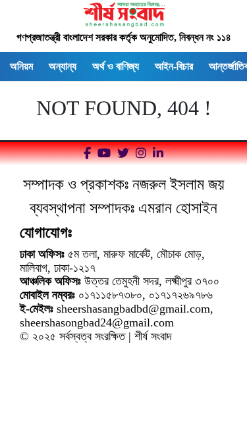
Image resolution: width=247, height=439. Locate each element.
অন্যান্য (62, 66)
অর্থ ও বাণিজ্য (115, 66)
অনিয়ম (21, 66)
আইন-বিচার (174, 66)
